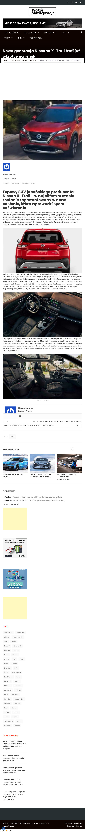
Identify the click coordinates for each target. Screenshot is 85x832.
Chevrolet (17, 646)
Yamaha (17, 726)
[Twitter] (80, 2)
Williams (7, 726)
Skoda (14, 708)
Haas (6, 664)
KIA (15, 668)
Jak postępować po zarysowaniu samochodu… (66, 476)
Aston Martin (17, 637)
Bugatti (7, 646)
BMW (14, 641)
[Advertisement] (42, 83)
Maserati (7, 681)
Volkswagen (8, 721)
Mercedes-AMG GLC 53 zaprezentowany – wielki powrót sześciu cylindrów (12, 782)
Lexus (18, 677)
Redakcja (68, 823)
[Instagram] (72, 2)
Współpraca (77, 823)
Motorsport (49, 33)
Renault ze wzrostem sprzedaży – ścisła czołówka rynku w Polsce (13, 758)
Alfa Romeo (8, 633)
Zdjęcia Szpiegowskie (11, 183)
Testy (64, 33)
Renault (17, 703)
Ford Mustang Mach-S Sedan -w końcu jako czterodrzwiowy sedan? (57, 421)
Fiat (14, 659)
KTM (6, 672)
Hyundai (7, 668)
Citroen (7, 650)
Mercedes (18, 686)
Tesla (6, 717)
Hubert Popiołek (9, 175)
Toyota (15, 717)
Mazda (17, 681)
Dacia (6, 655)
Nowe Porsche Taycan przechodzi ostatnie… (40, 475)
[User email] (20, 416)
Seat (6, 708)
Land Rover (8, 677)
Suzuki (16, 712)
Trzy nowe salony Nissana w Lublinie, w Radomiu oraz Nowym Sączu (37, 497)
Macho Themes (8, 826)
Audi (6, 641)
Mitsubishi (8, 690)
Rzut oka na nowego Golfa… (13, 475)
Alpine (6, 637)
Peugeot (15, 695)
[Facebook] (68, 2)
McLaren (7, 686)
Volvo (19, 721)
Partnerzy (71, 826)
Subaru (6, 712)
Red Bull (7, 703)
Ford (21, 659)
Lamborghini (16, 672)
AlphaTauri (20, 633)
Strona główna (11, 33)
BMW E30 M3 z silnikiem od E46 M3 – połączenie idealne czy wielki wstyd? (29, 425)
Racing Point (18, 699)
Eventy (7, 38)
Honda (14, 664)
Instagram (44, 400)
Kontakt (79, 826)
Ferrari (6, 659)
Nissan (12, 348)
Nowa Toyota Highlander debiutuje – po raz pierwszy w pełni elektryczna (14, 770)
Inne (20, 38)
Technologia (36, 38)
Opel (6, 695)
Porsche (7, 699)
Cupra (16, 650)
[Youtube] (76, 2)
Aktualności (30, 33)
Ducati (15, 655)
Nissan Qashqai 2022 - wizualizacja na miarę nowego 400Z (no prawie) (38, 500)
